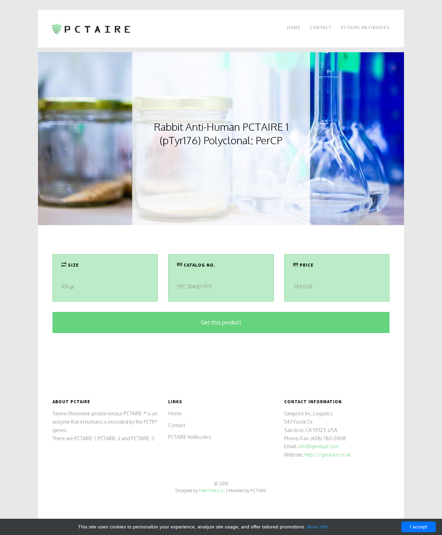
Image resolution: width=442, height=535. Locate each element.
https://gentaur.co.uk (327, 455)
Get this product (221, 322)
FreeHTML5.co (211, 490)
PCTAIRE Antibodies (365, 27)
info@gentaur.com (318, 446)
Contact (321, 27)
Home (293, 27)
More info (317, 526)
